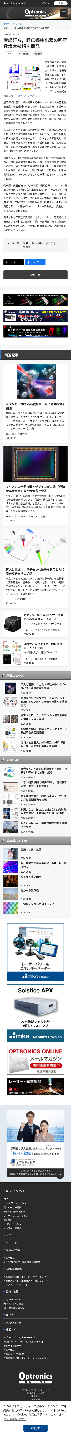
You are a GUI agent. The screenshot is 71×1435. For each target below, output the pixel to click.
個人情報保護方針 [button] (15, 1419)
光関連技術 (23, 53)
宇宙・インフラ (42, 629)
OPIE (5, 1199)
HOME (6, 23)
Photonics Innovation (14, 1211)
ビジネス (33, 516)
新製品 (56, 629)
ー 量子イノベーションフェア (19, 1203)
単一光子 (37, 243)
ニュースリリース (25, 95)
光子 (25, 243)
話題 (43, 516)
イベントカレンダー (13, 1224)
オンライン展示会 (12, 1228)
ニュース (17, 23)
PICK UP (10, 516)
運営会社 (35, 1396)
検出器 (49, 243)
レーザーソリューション (15, 1215)
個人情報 (35, 1399)
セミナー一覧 (10, 1243)
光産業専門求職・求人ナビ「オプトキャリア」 (26, 1277)
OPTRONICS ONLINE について (35, 1390)
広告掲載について (35, 1393)
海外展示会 (9, 1220)
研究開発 (38, 53)
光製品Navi (9, 1258)
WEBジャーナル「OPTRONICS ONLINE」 (23, 1341)
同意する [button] (35, 1428)
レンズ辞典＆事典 (12, 1322)
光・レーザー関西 (12, 1207)
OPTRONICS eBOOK (13, 1307)
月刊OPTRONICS (11, 1299)
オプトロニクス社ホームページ (19, 1337)
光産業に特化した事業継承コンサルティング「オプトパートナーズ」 (25, 1282)
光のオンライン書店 (13, 1303)
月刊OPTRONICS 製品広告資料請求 (21, 1262)
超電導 (26, 247)
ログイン (45, 3)
